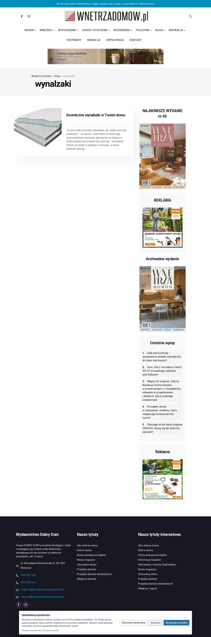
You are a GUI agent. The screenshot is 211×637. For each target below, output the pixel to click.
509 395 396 (28, 575)
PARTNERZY (74, 39)
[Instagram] (28, 16)
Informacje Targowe (149, 559)
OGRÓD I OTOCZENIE (95, 30)
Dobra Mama (84, 550)
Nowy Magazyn (86, 559)
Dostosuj (155, 622)
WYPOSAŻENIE (67, 30)
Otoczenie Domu (86, 564)
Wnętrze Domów (86, 578)
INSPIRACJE (176, 30)
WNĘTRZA (46, 30)
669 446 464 (28, 582)
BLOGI (159, 30)
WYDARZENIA (122, 30)
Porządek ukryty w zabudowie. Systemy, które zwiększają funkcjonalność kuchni (159, 412)
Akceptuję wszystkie (176, 622)
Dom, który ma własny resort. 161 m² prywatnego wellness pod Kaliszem (162, 371)
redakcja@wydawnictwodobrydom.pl (42, 589)
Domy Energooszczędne (91, 554)
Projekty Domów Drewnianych (94, 574)
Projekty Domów (86, 569)
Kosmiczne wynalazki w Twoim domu (95, 115)
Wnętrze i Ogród (147, 588)
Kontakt (136, 39)
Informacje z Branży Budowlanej (156, 564)
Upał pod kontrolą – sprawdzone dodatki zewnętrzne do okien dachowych (161, 356)
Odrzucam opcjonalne (134, 622)
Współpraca (115, 39)
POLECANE (143, 30)
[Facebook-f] (21, 16)
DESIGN (29, 30)
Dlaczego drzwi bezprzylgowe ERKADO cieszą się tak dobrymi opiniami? (162, 428)
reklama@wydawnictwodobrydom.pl (42, 596)
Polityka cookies (51, 630)
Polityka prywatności (31, 630)
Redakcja (93, 39)
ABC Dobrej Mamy (87, 545)
